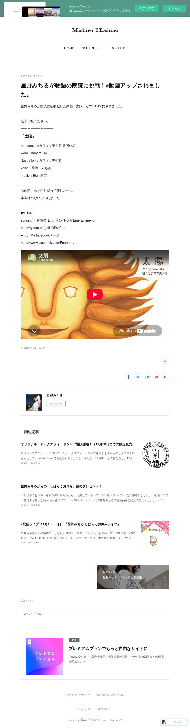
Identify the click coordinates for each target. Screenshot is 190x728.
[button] (69, 48)
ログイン (175, 8)
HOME (69, 48)
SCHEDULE (90, 48)
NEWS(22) (26, 348)
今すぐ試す (146, 8)
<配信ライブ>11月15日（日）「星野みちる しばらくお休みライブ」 (70, 523)
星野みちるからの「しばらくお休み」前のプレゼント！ (61, 486)
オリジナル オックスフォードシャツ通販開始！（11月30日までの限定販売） (78, 444)
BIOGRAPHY (117, 48)
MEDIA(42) (39, 348)
